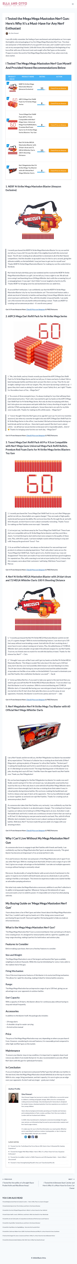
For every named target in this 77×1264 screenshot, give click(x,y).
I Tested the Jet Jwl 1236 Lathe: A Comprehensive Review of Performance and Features (25, 1218)
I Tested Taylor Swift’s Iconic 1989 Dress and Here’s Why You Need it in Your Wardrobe (25, 1214)
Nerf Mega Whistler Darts (28, 710)
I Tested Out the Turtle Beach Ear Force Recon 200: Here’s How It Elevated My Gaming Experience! (36, 1147)
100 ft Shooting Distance (51, 580)
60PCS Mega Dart (17, 316)
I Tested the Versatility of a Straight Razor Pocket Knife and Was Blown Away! (18, 1182)
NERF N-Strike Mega (19, 186)
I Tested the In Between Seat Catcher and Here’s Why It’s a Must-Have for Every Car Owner (59, 1183)
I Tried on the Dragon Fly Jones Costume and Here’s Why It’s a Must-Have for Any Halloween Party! (28, 1235)
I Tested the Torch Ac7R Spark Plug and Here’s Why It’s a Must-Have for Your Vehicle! (24, 1210)
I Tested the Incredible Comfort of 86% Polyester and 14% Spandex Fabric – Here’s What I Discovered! (37, 1158)
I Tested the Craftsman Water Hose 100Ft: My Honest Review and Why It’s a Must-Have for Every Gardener (30, 1231)
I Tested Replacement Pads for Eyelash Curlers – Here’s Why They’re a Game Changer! (25, 1201)
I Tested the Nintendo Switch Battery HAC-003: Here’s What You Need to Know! (23, 1240)
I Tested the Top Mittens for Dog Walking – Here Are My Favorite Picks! (21, 1227)
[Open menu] (73, 4)
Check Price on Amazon (58, 88)
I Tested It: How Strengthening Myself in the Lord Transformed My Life (32, 1162)
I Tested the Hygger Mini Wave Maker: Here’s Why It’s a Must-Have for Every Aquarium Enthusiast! (36, 1153)
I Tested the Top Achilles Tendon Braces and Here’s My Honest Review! (21, 1223)
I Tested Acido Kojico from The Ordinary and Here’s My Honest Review (21, 1206)
